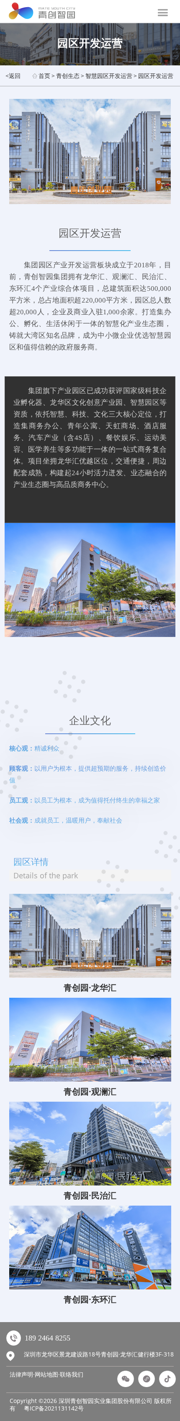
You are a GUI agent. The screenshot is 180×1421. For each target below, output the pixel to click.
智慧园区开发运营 (108, 76)
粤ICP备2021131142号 (54, 1408)
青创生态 (68, 76)
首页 (44, 76)
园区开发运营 (155, 76)
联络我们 (71, 1374)
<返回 (13, 76)
